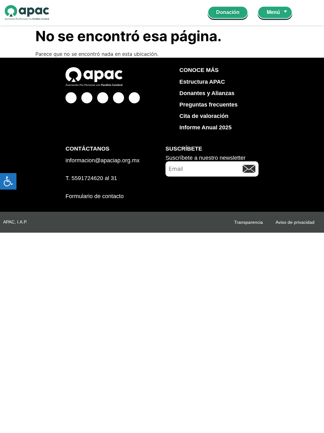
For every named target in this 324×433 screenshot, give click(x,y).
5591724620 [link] (87, 178)
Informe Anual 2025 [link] (205, 127)
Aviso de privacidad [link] (295, 222)
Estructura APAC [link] (202, 82)
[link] (8, 181)
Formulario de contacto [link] (94, 196)
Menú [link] (273, 12)
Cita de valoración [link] (203, 116)
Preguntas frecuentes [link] (208, 104)
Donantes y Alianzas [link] (206, 93)
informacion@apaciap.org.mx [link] (102, 160)
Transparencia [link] (248, 222)
